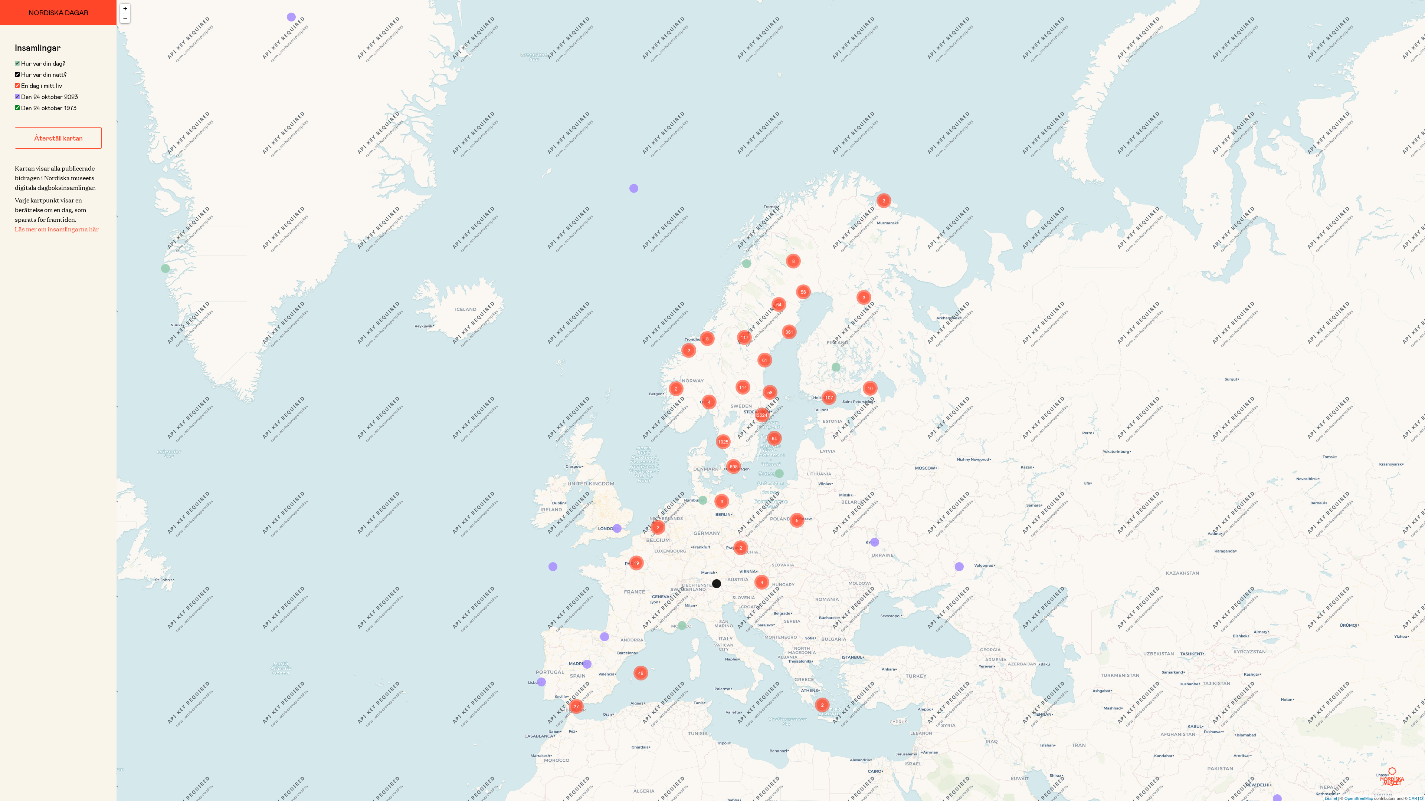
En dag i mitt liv (41, 85)
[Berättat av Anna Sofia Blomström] (702, 500)
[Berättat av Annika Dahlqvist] (682, 625)
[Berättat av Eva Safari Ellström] (716, 583)
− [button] (125, 18)
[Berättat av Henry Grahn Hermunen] (604, 636)
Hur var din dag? (42, 63)
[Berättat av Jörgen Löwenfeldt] (541, 682)
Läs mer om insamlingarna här (57, 229)
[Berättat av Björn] (552, 566)
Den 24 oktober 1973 (48, 107)
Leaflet (1331, 798)
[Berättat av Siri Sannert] (633, 188)
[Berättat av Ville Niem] (836, 367)
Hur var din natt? (43, 74)
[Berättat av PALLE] (291, 17)
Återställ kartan (58, 138)
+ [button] (125, 8)
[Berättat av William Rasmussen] (165, 268)
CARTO (1416, 798)
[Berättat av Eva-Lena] (746, 263)
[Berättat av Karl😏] (959, 566)
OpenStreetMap (1358, 798)
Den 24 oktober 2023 (49, 96)
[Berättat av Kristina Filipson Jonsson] (779, 473)
